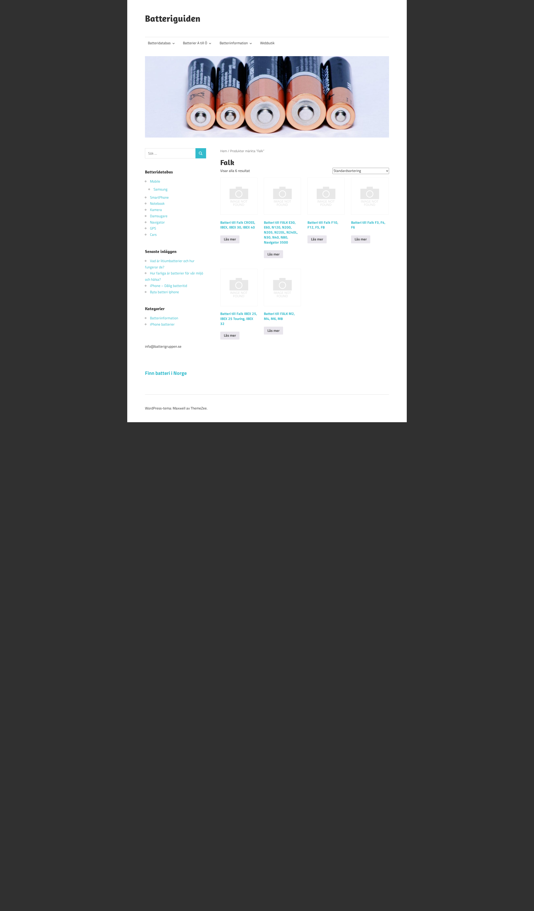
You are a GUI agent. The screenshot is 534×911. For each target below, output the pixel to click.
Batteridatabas (159, 43)
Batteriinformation (234, 43)
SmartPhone (159, 197)
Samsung (161, 189)
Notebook (157, 203)
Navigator (157, 222)
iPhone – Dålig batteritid (168, 285)
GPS (153, 228)
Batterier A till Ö (195, 43)
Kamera (156, 209)
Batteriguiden (172, 18)
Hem (223, 150)
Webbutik (267, 43)
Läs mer (230, 239)
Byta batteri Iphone (164, 292)
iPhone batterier (162, 324)
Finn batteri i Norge (166, 373)
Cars (153, 234)
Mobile (155, 181)
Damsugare (159, 216)
